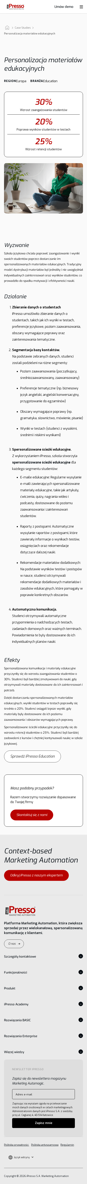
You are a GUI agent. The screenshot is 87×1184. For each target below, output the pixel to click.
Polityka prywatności (16, 1145)
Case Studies (23, 27)
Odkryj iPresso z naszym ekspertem (36, 875)
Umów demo (63, 7)
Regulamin (67, 1145)
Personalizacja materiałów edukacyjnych (29, 33)
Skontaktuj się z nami (31, 815)
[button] (21, 1157)
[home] (14, 6)
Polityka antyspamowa (44, 1145)
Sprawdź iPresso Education (32, 756)
